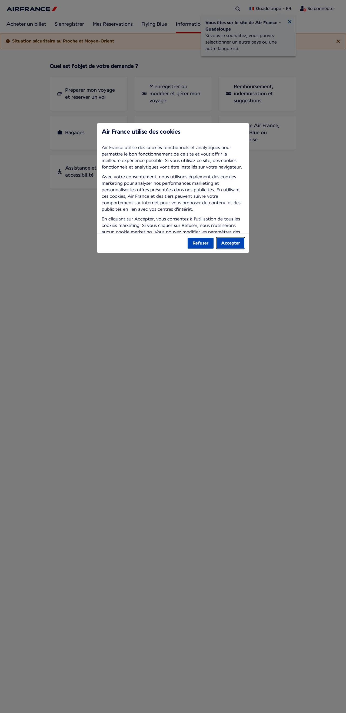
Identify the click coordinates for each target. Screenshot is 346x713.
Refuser (200, 243)
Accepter (230, 243)
